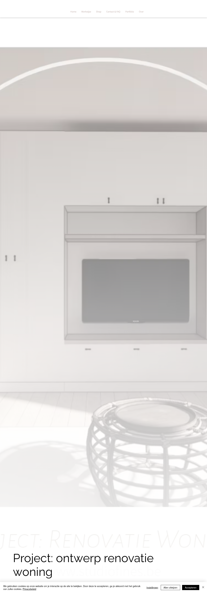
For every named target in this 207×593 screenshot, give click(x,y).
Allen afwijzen (170, 587)
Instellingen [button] (152, 587)
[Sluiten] (203, 587)
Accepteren (190, 587)
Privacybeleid (29, 589)
